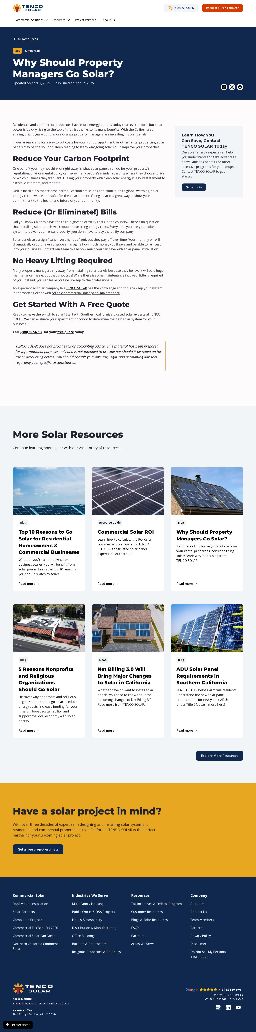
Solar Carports (24, 912)
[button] (31, 20)
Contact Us (198, 912)
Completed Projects (28, 920)
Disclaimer (198, 944)
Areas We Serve (143, 944)
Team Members (202, 920)
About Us (109, 20)
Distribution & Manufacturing (94, 928)
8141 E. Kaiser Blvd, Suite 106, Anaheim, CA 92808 (41, 1003)
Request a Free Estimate (222, 8)
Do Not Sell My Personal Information (208, 954)
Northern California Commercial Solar (37, 946)
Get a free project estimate (38, 849)
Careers (196, 928)
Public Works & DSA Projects (93, 912)
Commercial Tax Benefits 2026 (35, 928)
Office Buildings (83, 936)
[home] (28, 8)
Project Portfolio (85, 20)
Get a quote (194, 187)
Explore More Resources (219, 755)
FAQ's (135, 928)
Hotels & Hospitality (87, 920)
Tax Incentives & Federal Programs (157, 904)
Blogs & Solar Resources (149, 920)
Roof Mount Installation (30, 904)
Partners (137, 936)
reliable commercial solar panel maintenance (86, 293)
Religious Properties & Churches (96, 952)
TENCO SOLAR (76, 288)
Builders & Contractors (89, 944)
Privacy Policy (200, 936)
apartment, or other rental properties (126, 142)
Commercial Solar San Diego (34, 936)
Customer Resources (147, 912)
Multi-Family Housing (88, 904)
